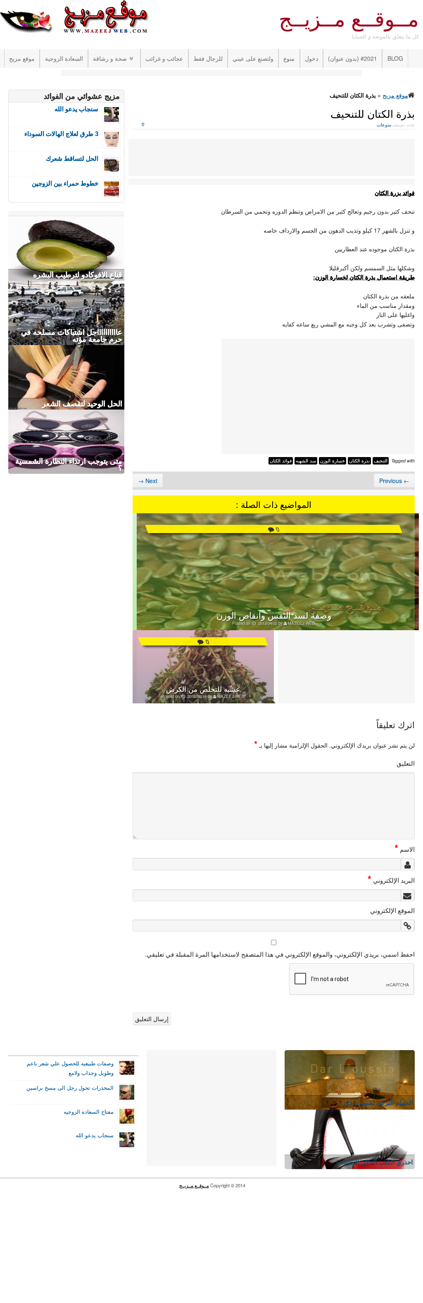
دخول (311, 58)
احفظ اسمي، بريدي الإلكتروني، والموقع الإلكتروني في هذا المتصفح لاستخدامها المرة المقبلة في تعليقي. (280, 953)
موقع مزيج (22, 58)
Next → (147, 480)
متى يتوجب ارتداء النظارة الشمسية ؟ (68, 464)
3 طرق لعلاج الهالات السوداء (61, 133)
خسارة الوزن (332, 460)
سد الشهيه (306, 460)
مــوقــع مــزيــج (349, 19)
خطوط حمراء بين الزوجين (65, 183)
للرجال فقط (208, 58)
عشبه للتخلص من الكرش (203, 689)
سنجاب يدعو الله (76, 108)
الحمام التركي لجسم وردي (378, 1102)
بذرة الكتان (359, 460)
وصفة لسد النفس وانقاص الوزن (273, 615)
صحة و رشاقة (110, 58)
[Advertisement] (211, 74)
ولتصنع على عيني (253, 58)
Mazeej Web (301, 623)
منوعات (384, 124)
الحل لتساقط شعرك (72, 158)
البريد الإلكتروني (391, 879)
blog (395, 58)
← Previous (394, 480)
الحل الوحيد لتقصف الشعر (82, 404)
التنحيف (380, 460)
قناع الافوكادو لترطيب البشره (77, 275)
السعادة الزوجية (64, 58)
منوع (289, 58)
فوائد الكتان (281, 460)
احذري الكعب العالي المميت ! (374, 1161)
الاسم (404, 848)
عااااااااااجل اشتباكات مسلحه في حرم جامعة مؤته (71, 335)
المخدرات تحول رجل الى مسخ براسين (70, 1087)
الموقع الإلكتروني (392, 910)
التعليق (406, 762)
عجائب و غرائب (164, 58)
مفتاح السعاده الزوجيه (89, 1111)
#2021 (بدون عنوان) (352, 58)
